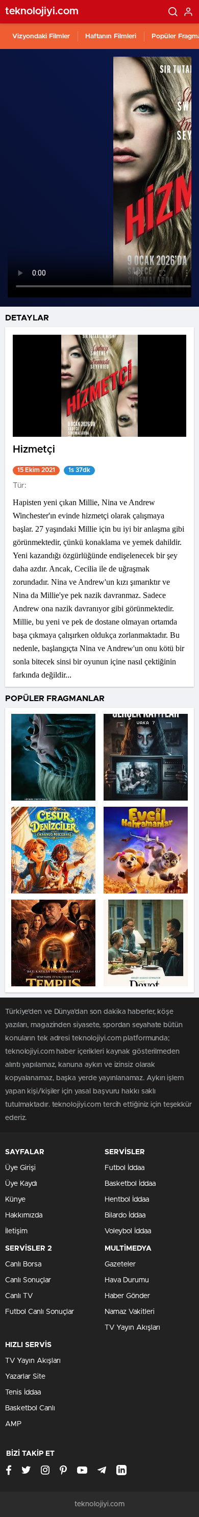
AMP (13, 1424)
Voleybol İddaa (128, 1231)
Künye (15, 1199)
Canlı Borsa (23, 1264)
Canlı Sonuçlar (28, 1280)
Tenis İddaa (23, 1392)
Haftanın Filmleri (110, 36)
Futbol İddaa (124, 1168)
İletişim (16, 1231)
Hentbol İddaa (127, 1199)
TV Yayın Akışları (132, 1327)
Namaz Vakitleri (130, 1311)
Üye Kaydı (21, 1183)
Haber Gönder (127, 1296)
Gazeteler (120, 1264)
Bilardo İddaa (125, 1215)
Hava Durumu (127, 1280)
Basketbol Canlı (30, 1408)
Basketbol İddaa (130, 1183)
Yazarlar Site (25, 1376)
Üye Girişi (20, 1168)
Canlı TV (19, 1296)
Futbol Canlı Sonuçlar (39, 1311)
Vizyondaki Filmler (41, 36)
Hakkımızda (23, 1215)
